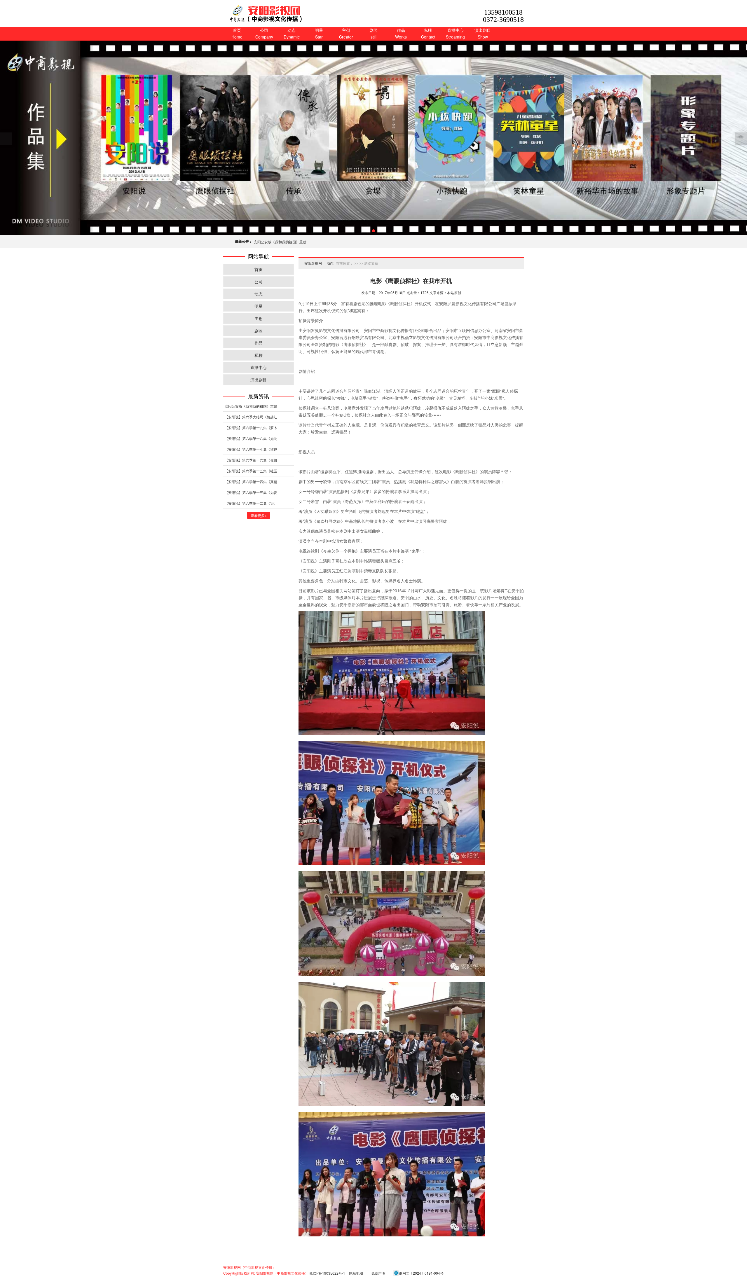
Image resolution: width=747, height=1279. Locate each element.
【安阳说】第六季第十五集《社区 (251, 470)
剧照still (373, 33)
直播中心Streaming (455, 33)
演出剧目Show (482, 33)
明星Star (319, 33)
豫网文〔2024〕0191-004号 (421, 1273)
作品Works (401, 33)
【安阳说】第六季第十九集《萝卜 (251, 427)
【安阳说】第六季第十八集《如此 (251, 438)
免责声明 (378, 1273)
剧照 (258, 330)
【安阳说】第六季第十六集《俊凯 (251, 459)
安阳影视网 (313, 263)
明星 (258, 306)
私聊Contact (428, 33)
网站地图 (356, 1273)
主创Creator (346, 33)
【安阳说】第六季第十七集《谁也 (251, 449)
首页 (258, 269)
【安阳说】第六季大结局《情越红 (251, 416)
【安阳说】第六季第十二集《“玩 (250, 503)
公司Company (264, 33)
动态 (258, 294)
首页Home (236, 33)
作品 (258, 343)
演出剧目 (258, 379)
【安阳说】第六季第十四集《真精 (251, 481)
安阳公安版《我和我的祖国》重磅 (280, 241)
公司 (258, 281)
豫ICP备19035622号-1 (327, 1273)
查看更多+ (259, 515)
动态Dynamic (292, 33)
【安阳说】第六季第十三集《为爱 (251, 492)
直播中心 (258, 367)
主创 (258, 318)
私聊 (258, 355)
